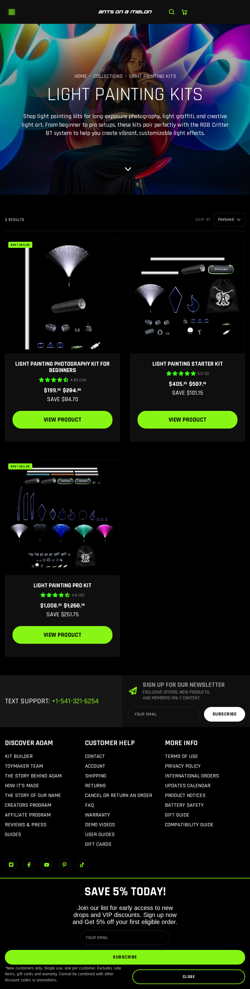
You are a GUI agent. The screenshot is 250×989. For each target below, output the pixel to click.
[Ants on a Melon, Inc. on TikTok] (82, 864)
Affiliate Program (28, 814)
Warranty (97, 814)
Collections (108, 76)
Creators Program (28, 805)
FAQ (89, 805)
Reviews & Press (25, 824)
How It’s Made (22, 785)
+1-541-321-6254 (74, 701)
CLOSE (189, 977)
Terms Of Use (181, 756)
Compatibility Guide (189, 824)
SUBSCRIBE (125, 957)
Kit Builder (19, 756)
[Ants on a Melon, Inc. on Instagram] (11, 864)
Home (80, 76)
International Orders (192, 775)
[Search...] (171, 12)
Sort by (203, 219)
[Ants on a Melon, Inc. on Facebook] (29, 864)
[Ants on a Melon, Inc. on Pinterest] (64, 864)
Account (95, 766)
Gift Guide (177, 814)
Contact (95, 756)
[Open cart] (184, 12)
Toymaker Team (24, 766)
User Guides (100, 834)
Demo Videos (100, 824)
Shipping (95, 775)
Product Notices (185, 795)
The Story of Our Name (33, 795)
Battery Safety (184, 805)
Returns (95, 785)
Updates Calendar (187, 785)
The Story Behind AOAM (33, 775)
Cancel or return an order (118, 795)
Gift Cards (98, 844)
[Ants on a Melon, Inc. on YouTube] (46, 864)
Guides (13, 834)
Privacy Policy (183, 766)
